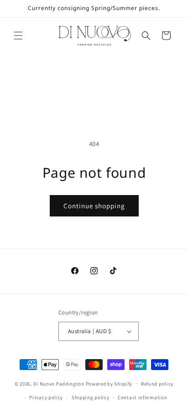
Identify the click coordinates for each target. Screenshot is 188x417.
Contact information (142, 397)
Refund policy (157, 384)
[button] (18, 36)
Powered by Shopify (109, 383)
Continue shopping (94, 205)
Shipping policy (91, 397)
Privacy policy (46, 397)
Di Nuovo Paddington (58, 383)
